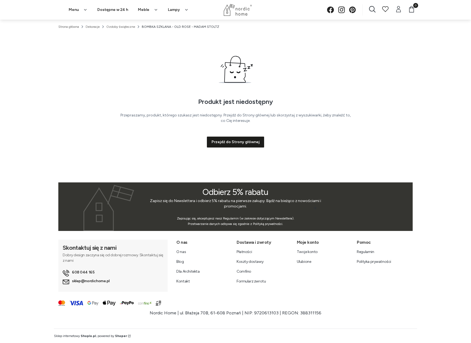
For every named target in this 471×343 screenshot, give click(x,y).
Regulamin (365, 251)
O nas (181, 251)
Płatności (244, 251)
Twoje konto (307, 251)
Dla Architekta (188, 271)
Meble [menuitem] (143, 9)
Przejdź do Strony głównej (235, 142)
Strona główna (68, 27)
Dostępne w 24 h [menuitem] (112, 9)
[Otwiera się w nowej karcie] (330, 10)
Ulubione (304, 261)
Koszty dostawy (250, 261)
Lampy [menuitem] (174, 9)
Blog (180, 261)
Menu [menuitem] (74, 9)
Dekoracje (93, 27)
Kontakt (183, 281)
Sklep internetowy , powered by (90, 336)
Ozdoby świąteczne (120, 27)
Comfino (244, 271)
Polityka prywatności (374, 261)
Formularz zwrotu (251, 281)
